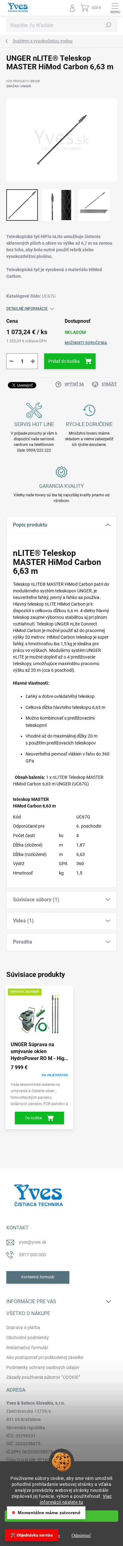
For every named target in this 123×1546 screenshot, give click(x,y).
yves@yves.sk (32, 1242)
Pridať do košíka (64, 361)
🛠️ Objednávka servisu (31, 1535)
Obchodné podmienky (27, 1337)
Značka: (18, 86)
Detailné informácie (27, 308)
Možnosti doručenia (86, 343)
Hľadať (108, 25)
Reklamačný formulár (27, 1347)
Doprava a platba (23, 1327)
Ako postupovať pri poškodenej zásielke (44, 1357)
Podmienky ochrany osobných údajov (42, 1367)
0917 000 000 (32, 1254)
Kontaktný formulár (38, 1277)
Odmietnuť (81, 1535)
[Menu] (115, 8)
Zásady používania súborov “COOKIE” (43, 1377)
